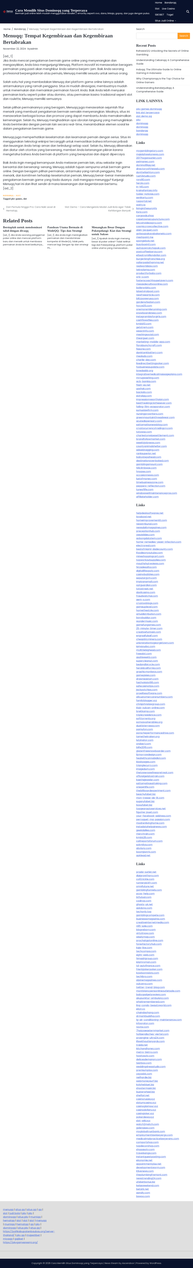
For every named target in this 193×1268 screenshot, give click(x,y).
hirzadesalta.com (146, 567)
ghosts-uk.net (144, 904)
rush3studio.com (146, 176)
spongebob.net (145, 241)
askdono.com (144, 908)
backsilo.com (144, 392)
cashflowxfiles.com (147, 320)
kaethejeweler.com (147, 779)
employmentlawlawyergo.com (154, 1135)
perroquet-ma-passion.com (153, 819)
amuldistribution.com (148, 614)
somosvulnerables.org (149, 722)
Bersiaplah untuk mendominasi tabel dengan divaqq (22, 229)
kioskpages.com (145, 761)
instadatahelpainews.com (151, 826)
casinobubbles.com (147, 574)
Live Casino (168, 8)
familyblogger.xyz (146, 700)
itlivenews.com (145, 1171)
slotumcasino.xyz (146, 1102)
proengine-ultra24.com (150, 1037)
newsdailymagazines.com (151, 527)
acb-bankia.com (146, 381)
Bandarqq (170, 2)
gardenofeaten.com (148, 302)
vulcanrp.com (144, 983)
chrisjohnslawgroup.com (150, 704)
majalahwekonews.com (150, 154)
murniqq (35, 1217)
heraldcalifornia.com (148, 668)
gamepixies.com (145, 675)
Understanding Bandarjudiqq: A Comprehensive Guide (155, 89)
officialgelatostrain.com (150, 776)
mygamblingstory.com (149, 150)
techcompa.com (146, 951)
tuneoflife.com (144, 489)
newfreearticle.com (148, 295)
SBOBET (159, 14)
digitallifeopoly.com (147, 570)
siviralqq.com (144, 395)
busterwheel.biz (145, 1092)
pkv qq (20, 1235)
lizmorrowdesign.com (148, 754)
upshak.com (143, 388)
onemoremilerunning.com (151, 309)
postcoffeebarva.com (149, 251)
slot (25, 198)
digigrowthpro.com (147, 875)
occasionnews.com (147, 475)
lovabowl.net (143, 516)
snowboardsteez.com (149, 313)
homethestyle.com (147, 610)
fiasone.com (143, 349)
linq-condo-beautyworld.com (153, 1005)
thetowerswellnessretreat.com (154, 772)
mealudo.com (144, 356)
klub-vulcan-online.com (150, 707)
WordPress (155, 1263)
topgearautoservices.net (151, 808)
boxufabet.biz (144, 805)
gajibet (18, 1239)
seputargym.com (146, 578)
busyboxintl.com (146, 244)
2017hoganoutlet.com (149, 158)
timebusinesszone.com (149, 482)
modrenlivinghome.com (150, 823)
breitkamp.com (145, 711)
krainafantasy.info (146, 190)
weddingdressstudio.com (151, 1066)
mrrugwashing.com (147, 377)
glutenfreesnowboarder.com (153, 751)
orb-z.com (142, 277)
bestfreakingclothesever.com (154, 403)
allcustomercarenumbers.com (154, 697)
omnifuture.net (145, 886)
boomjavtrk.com (146, 852)
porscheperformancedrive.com (155, 733)
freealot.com (144, 653)
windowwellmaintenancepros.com (156, 493)
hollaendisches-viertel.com (152, 1034)
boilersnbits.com (146, 287)
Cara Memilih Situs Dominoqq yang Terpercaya (51, 10)
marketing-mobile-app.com (153, 341)
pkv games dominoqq (149, 109)
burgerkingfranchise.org (150, 259)
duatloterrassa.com (148, 725)
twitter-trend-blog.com (150, 987)
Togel (170, 14)
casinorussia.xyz (145, 1099)
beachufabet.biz (146, 794)
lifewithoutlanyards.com (150, 1041)
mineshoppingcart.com (150, 556)
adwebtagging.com (147, 450)
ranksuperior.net (146, 453)
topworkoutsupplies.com (151, 560)
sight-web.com (145, 955)
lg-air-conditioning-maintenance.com (159, 1019)
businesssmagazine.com (150, 919)
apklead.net (143, 855)
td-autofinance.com (148, 965)
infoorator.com (145, 1023)
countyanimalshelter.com (151, 446)
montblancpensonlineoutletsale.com (158, 991)
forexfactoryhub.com (149, 944)
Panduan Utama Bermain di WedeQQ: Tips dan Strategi (65, 229)
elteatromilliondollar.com (151, 255)
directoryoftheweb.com (150, 168)
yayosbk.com (144, 1073)
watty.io (141, 204)
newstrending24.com (148, 1178)
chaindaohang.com (147, 1012)
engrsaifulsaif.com (147, 635)
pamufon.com (144, 729)
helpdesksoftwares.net (149, 513)
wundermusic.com (147, 621)
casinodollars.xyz (146, 1110)
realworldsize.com (147, 266)
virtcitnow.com (145, 933)
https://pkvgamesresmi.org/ (20, 1242)
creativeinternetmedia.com (152, 922)
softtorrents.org (145, 718)
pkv (138, 119)
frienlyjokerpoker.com (149, 969)
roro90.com (143, 179)
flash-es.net (143, 385)
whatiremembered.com (150, 1001)
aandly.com (143, 1192)
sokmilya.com (144, 844)
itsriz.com (141, 212)
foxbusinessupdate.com (150, 367)
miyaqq (8, 1239)
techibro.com (144, 976)
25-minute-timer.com (149, 628)
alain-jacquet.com (147, 230)
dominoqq (142, 123)
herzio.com (142, 183)
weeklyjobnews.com (148, 442)
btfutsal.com (143, 897)
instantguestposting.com (151, 1156)
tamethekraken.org (148, 736)
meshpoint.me (144, 237)
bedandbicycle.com (148, 664)
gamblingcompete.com (150, 915)
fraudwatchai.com (147, 596)
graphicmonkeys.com (149, 671)
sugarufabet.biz (145, 801)
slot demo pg (144, 116)
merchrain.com (145, 834)
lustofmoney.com (146, 478)
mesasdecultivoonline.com (152, 284)
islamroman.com (146, 962)
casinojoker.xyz (145, 1113)
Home (158, 2)
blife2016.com (144, 747)
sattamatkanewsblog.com (152, 424)
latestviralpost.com (147, 291)
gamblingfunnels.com (149, 890)
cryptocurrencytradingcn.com (154, 428)
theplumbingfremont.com (151, 1174)
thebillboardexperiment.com (153, 790)
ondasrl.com (143, 743)
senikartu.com (144, 197)
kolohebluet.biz (145, 1084)
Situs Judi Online (164, 20)
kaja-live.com (144, 947)
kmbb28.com (144, 837)
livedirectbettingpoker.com (152, 363)
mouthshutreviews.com (150, 563)
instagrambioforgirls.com (151, 316)
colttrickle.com (145, 879)
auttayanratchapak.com (151, 248)
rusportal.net (144, 201)
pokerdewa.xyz (145, 1117)
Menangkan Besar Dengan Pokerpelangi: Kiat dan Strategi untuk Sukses (111, 231)
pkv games (16, 198)
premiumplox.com (147, 1070)
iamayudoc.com (145, 646)
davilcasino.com (145, 592)
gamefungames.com (148, 624)
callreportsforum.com (149, 841)
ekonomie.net (144, 1160)
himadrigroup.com (147, 958)
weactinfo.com (145, 331)
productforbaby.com (148, 273)
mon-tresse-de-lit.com (150, 797)
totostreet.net (144, 588)
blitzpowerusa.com (147, 298)
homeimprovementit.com (151, 520)
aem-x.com (143, 599)
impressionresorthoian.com (152, 399)
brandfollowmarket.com (150, 439)
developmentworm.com (150, 1167)
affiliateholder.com (147, 496)
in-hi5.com (142, 186)
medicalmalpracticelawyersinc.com (157, 1138)
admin (34, 48)
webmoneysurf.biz (147, 1081)
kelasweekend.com (147, 1185)
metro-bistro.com (147, 1052)
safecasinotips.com (147, 686)
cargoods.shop (145, 215)
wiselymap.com (145, 937)
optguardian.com (146, 585)
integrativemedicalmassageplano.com (159, 374)
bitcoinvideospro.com (149, 222)
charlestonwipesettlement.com (155, 435)
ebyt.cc (140, 1009)
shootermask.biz (146, 1088)
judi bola (14, 1213)
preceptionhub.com (148, 531)
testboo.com (144, 1063)
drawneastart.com (147, 679)
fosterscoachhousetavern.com (154, 280)
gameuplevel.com (147, 606)
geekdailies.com (145, 830)
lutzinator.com (144, 740)
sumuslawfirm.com (147, 410)
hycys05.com (144, 305)
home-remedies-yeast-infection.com (158, 542)
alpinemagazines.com (149, 980)
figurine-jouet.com (147, 812)
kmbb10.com (143, 323)
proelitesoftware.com (149, 693)
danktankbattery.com (149, 352)
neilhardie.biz (144, 1077)
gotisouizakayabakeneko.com (153, 233)
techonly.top (143, 911)
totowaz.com (144, 432)
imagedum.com (145, 769)
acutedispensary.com (149, 421)
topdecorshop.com (147, 1146)
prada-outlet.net (146, 872)
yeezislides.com (145, 534)
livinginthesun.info (146, 208)
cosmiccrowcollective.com (152, 226)
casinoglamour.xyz (147, 1106)
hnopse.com (143, 471)
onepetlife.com (145, 787)
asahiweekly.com (146, 657)
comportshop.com (147, 1142)
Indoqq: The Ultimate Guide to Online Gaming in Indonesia (158, 71)
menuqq (8, 1209)
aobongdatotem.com (149, 538)
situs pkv (23, 1217)
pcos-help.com (145, 893)
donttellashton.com (148, 172)
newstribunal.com (146, 524)
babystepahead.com (148, 457)
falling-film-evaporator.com (153, 406)
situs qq (20, 1209)
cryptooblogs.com (147, 603)
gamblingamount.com (149, 464)
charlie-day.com (146, 359)
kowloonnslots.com (147, 973)
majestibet (33, 1235)
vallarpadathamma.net (150, 262)
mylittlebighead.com (148, 650)
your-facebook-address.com (153, 816)
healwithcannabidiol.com (151, 758)
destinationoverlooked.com (152, 460)
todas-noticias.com (147, 194)
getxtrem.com (144, 327)
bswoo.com (143, 1196)
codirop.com (143, 900)
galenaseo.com (145, 1128)
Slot (157, 8)
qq (40, 1209)
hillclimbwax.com (146, 468)
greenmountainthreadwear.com (155, 417)
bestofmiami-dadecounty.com (154, 549)
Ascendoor (128, 1263)
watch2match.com (147, 1124)
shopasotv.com (145, 1149)
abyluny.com (143, 848)
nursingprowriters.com (149, 414)
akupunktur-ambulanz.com (152, 998)
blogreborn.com (146, 929)
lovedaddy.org (144, 370)
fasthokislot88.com (147, 682)
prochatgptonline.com (149, 940)
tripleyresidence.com (148, 715)
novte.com (142, 1027)
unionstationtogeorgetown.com (155, 643)
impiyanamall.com (147, 581)
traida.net (142, 1045)
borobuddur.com (146, 617)
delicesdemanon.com (149, 1059)
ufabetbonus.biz (145, 1182)
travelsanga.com (146, 1153)
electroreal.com (145, 545)
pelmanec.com (145, 161)
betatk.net (142, 1189)
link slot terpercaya (147, 112)
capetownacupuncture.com (153, 219)
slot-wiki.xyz (143, 1120)
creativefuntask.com (148, 632)
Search (140, 29)
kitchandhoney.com (148, 1048)
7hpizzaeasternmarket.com (152, 1030)
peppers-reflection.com (150, 486)
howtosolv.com (145, 1055)
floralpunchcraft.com (149, 345)
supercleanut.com (147, 661)
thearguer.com (145, 338)
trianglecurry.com (147, 765)
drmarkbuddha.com (148, 1016)
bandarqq (142, 130)
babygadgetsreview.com (151, 994)
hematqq (9, 1220)
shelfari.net (142, 1095)
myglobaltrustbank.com (150, 1131)
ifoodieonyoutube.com (149, 552)
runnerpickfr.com (146, 882)
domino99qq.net (145, 165)
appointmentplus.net (148, 1164)
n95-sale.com (144, 926)
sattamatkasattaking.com (151, 783)
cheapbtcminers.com (149, 639)
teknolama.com (145, 269)
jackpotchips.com (146, 689)
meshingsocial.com (147, 334)
